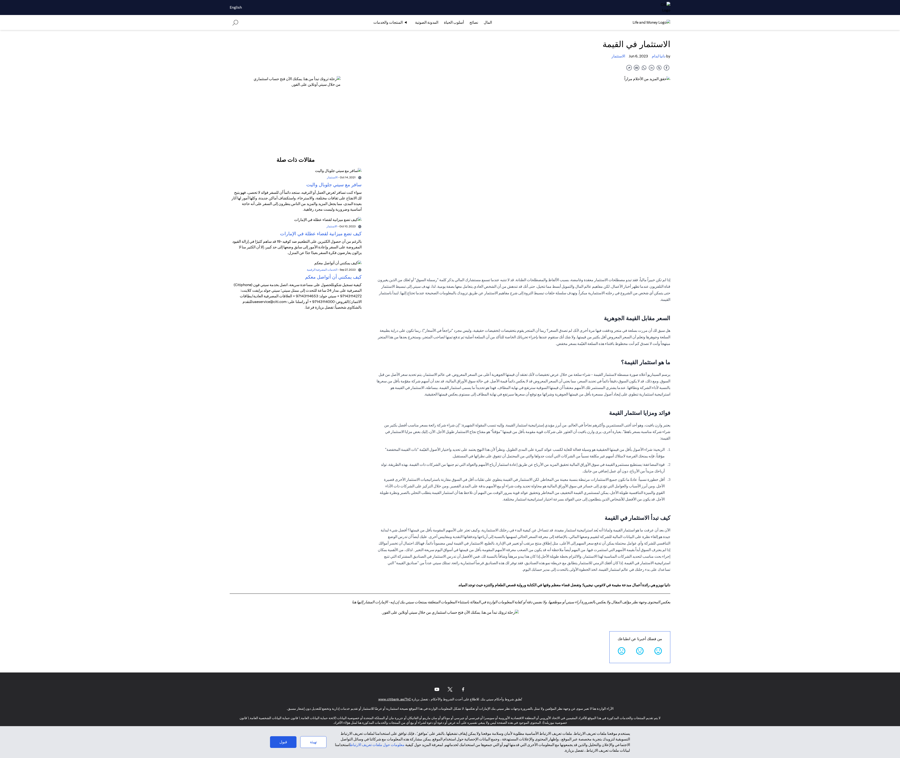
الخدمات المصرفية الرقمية (322, 269)
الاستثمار (618, 56)
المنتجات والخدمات (388, 22)
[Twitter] (450, 689)
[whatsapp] (644, 68)
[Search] (235, 22)
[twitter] (659, 68)
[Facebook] (463, 689)
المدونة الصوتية (426, 22)
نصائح (473, 22)
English (236, 7)
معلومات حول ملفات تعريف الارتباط (377, 745)
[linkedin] (651, 68)
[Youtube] (437, 689)
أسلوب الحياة (454, 22)
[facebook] (666, 68)
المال (488, 22)
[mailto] (636, 68)
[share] (629, 68)
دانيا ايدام (658, 56)
